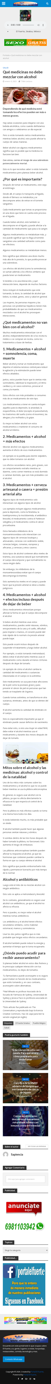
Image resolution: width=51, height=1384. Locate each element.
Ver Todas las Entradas (37, 1146)
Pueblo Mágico (39, 1023)
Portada (6, 55)
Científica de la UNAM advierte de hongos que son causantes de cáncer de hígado (25, 1087)
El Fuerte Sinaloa (23, 1023)
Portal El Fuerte (37, 1372)
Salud (5, 68)
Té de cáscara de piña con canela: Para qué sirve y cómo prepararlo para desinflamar (25, 1054)
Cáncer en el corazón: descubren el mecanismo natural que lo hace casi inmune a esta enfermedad (25, 1121)
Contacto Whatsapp (13, 1359)
